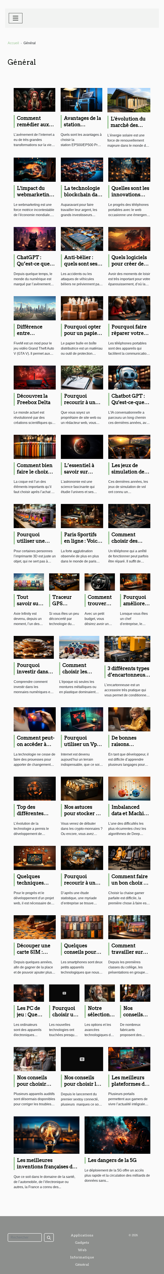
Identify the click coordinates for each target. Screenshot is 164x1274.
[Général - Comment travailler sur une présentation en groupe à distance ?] (129, 927)
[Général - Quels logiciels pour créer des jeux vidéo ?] (129, 238)
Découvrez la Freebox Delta (33, 399)
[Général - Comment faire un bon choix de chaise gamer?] (129, 858)
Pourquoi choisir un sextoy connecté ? (65, 1017)
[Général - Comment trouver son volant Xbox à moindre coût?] (100, 582)
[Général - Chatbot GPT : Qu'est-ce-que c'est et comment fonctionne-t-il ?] (129, 377)
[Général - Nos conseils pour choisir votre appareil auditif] (35, 1059)
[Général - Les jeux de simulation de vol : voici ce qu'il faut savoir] (129, 446)
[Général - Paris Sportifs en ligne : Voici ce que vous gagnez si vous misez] (82, 516)
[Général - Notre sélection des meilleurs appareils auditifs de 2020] (100, 993)
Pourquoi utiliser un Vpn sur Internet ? (82, 744)
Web (82, 1250)
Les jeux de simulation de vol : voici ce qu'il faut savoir (130, 475)
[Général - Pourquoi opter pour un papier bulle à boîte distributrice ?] (82, 308)
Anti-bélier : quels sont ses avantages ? (80, 263)
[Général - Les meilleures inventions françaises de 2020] (46, 1135)
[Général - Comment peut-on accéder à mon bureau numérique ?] (35, 719)
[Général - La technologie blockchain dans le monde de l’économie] (82, 169)
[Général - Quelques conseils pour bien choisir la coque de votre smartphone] (82, 927)
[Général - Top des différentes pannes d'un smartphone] (35, 788)
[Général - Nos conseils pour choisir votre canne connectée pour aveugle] (135, 993)
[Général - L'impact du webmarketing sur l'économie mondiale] (35, 169)
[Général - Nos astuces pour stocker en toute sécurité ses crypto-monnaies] (82, 788)
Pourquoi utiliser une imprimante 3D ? (31, 544)
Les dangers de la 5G (112, 1160)
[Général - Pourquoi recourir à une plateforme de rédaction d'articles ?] (82, 377)
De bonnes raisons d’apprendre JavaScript (126, 747)
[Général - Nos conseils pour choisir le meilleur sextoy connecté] (82, 1059)
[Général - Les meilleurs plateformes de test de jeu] (129, 1059)
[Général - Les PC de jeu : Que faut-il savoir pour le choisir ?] (29, 993)
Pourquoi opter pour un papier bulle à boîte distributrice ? (82, 336)
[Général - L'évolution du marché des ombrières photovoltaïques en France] (128, 100)
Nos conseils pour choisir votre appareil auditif (34, 1087)
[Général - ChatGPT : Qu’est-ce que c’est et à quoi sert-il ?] (35, 238)
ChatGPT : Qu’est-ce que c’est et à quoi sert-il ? (33, 267)
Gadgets (82, 1242)
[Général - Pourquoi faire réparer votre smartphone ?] (129, 308)
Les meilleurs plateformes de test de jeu (129, 1084)
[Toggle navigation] (15, 18)
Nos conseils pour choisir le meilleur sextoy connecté (83, 1087)
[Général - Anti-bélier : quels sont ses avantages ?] (82, 238)
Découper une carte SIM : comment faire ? (36, 952)
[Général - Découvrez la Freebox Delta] (35, 377)
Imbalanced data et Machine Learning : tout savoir (130, 816)
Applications (82, 1235)
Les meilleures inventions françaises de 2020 (46, 1166)
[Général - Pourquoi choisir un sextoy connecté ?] (64, 993)
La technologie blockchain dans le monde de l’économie (83, 197)
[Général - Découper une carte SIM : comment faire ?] (35, 927)
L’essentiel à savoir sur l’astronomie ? (81, 471)
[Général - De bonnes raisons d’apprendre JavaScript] (129, 719)
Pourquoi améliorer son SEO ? (135, 603)
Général (82, 1264)
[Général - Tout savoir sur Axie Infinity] (29, 582)
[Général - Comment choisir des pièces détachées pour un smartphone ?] (129, 516)
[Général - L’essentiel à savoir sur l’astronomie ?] (82, 446)
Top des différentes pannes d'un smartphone (31, 816)
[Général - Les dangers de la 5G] (117, 1135)
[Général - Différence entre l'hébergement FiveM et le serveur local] (35, 308)
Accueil (13, 43)
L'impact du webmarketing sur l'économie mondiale (34, 197)
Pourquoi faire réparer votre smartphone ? (129, 333)
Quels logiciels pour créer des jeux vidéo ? (129, 263)
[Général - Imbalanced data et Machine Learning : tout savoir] (129, 788)
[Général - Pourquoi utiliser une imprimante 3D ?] (35, 516)
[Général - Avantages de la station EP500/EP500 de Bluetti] (81, 99)
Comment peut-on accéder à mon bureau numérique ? (35, 747)
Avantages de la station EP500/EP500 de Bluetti (82, 127)
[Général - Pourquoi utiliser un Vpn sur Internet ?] (82, 719)
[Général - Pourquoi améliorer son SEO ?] (135, 582)
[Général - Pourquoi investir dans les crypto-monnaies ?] (34, 647)
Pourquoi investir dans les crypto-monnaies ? (32, 674)
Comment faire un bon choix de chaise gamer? (130, 882)
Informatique (82, 1257)
